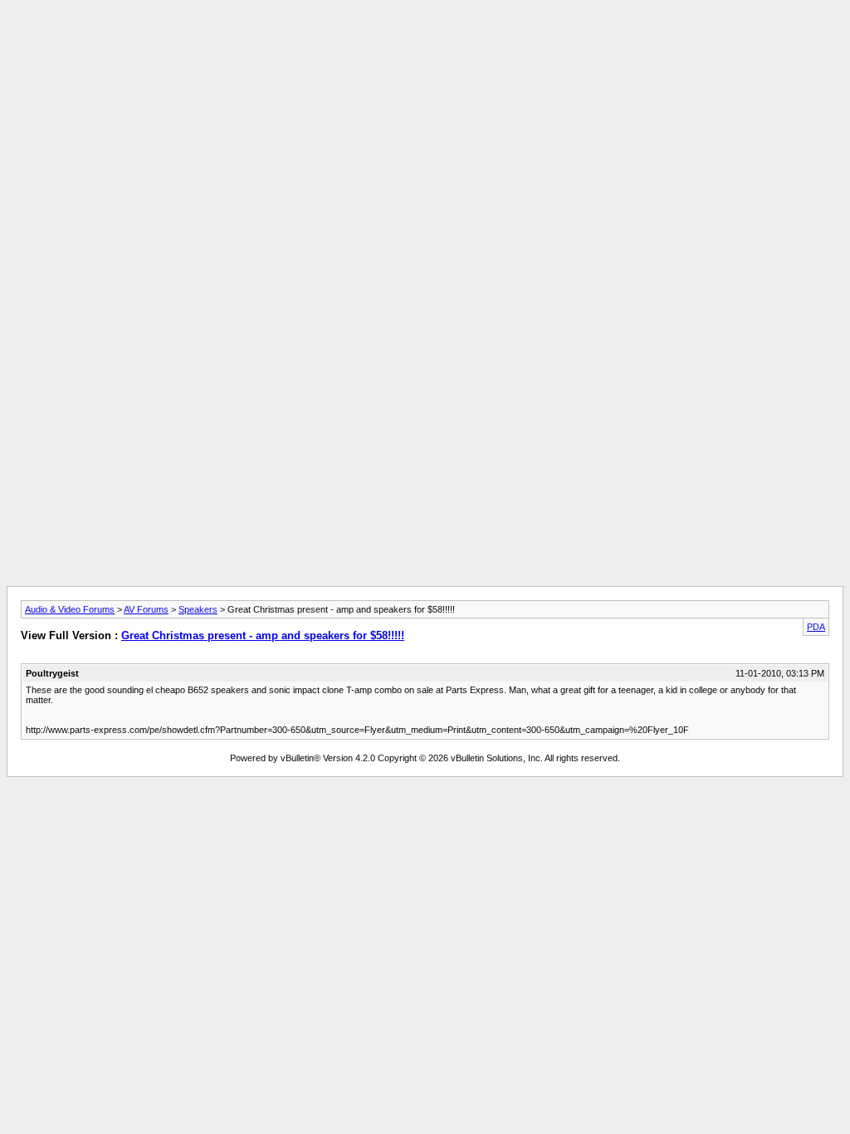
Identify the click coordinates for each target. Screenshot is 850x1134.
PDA (816, 627)
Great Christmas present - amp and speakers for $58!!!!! (262, 635)
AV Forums (146, 609)
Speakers (197, 609)
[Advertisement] (425, 44)
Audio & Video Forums (70, 609)
